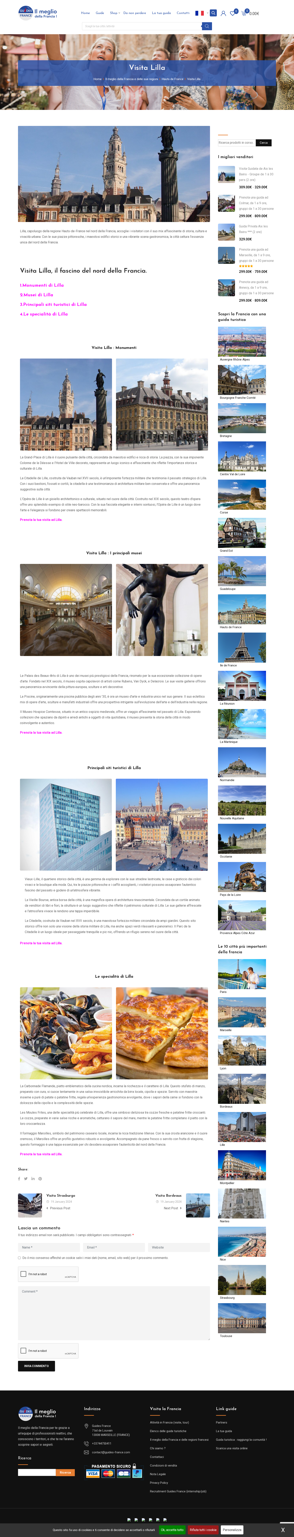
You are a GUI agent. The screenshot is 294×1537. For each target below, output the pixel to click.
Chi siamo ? (158, 1448)
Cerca (223, 129)
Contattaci (157, 1457)
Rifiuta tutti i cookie (203, 1530)
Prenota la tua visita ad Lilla (41, 943)
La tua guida (161, 13)
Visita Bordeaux (168, 1196)
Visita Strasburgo (60, 1196)
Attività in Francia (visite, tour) (169, 1422)
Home (85, 13)
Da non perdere (134, 13)
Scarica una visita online (232, 1448)
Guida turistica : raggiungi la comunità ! (241, 1440)
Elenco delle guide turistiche (168, 1431)
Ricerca (24, 1458)
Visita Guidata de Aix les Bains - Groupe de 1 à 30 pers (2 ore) (256, 174)
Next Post (171, 1208)
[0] (243, 13)
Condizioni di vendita (163, 1465)
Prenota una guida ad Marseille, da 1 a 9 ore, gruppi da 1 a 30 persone (256, 255)
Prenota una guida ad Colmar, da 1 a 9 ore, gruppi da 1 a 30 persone (256, 203)
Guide (100, 13)
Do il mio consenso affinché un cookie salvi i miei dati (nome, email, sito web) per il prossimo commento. (95, 1258)
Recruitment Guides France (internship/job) (178, 1491)
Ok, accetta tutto (172, 1530)
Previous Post (60, 1208)
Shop (113, 13)
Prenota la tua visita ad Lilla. (41, 520)
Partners (221, 1422)
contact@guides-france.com (111, 1452)
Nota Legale (158, 1474)
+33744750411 (101, 1443)
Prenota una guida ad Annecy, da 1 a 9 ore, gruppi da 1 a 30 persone (256, 287)
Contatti (183, 13)
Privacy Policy (159, 1483)
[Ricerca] (207, 26)
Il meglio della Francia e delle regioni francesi (179, 1440)
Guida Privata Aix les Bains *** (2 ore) (253, 229)
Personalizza (232, 1530)
